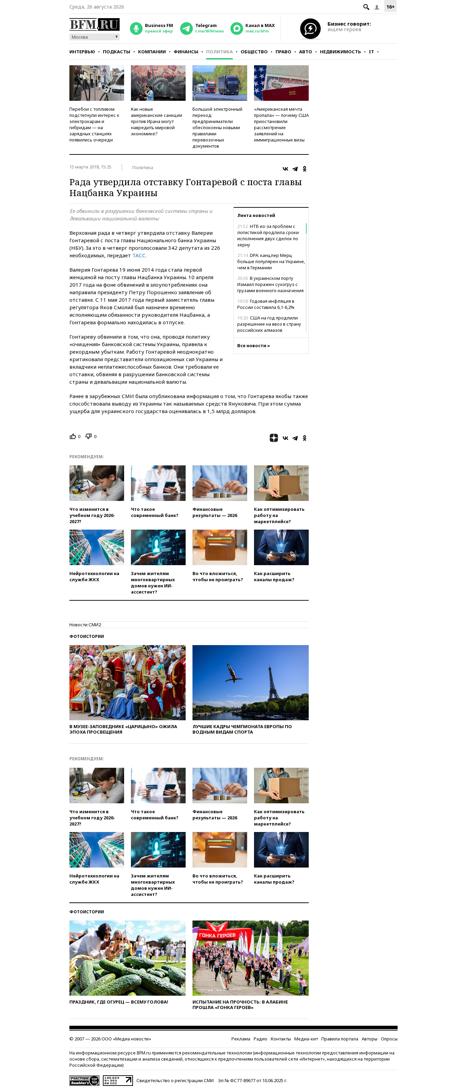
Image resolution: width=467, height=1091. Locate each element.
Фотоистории (86, 636)
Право (283, 52)
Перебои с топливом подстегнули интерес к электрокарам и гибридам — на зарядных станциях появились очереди (94, 124)
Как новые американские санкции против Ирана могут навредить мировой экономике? (156, 121)
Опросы (389, 1039)
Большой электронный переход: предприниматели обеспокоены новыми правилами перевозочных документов (217, 127)
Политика (219, 52)
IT (371, 52)
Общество (254, 52)
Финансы (186, 52)
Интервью (82, 52)
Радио (260, 1039)
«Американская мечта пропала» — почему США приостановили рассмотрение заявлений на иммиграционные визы (281, 124)
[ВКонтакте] (285, 169)
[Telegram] (295, 169)
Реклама (240, 1039)
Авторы (369, 1039)
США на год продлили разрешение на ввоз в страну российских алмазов (269, 324)
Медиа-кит (306, 1039)
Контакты (281, 1039)
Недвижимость (340, 52)
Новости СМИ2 (85, 625)
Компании (152, 52)
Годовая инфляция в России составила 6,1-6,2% (265, 304)
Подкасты (116, 52)
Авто (305, 52)
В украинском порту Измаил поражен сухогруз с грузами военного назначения (270, 284)
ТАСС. (139, 255)
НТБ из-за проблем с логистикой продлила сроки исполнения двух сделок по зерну (268, 235)
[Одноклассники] (305, 169)
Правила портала (339, 1039)
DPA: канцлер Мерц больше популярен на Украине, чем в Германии (271, 261)
